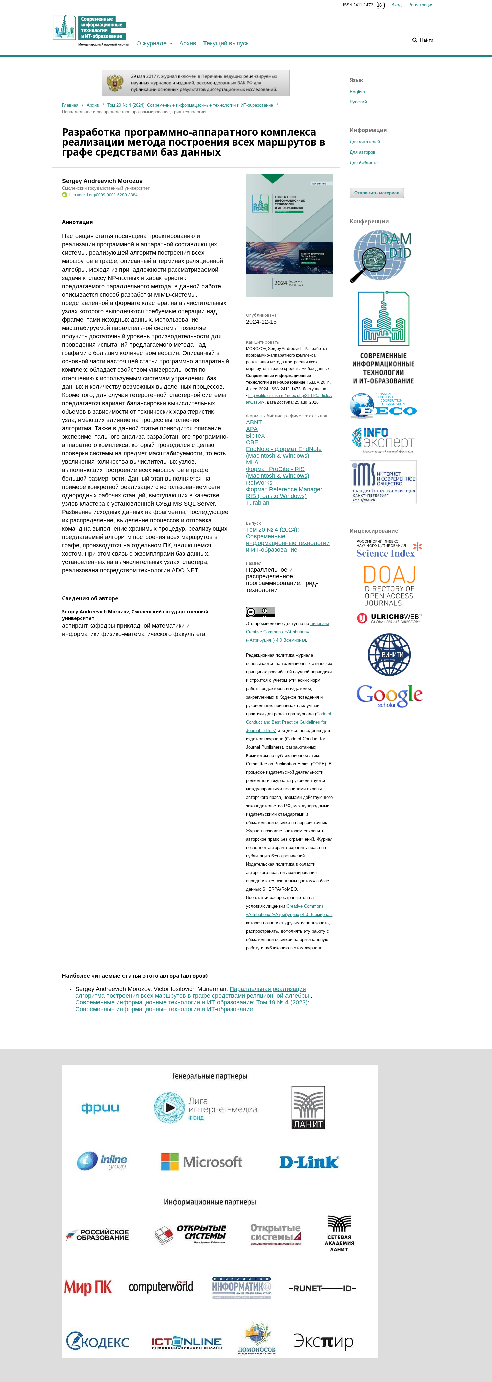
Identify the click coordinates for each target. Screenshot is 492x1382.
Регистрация (420, 4)
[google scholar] (390, 699)
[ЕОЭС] (383, 417)
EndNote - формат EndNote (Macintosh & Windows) (284, 452)
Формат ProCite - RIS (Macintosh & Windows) (277, 472)
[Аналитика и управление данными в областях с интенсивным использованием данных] (383, 281)
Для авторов (362, 152)
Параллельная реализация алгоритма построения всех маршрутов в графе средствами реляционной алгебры (193, 992)
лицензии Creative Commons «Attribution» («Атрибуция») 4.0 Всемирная (287, 632)
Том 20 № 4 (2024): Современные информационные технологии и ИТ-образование (190, 105)
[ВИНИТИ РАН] (390, 655)
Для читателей (365, 141)
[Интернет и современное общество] (383, 502)
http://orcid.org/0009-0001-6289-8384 (103, 195)
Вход (396, 4)
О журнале (152, 43)
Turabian (257, 502)
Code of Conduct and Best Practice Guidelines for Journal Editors (288, 722)
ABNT (254, 422)
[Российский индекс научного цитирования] (390, 549)
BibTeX (255, 435)
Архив (187, 43)
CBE (252, 442)
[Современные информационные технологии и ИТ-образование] (383, 386)
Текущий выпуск (226, 43)
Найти (426, 40)
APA (252, 429)
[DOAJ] (390, 586)
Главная (70, 105)
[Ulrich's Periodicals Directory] (390, 619)
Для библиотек (365, 162)
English (357, 91)
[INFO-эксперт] (383, 453)
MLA (252, 462)
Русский (358, 101)
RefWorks (259, 482)
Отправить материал (376, 192)
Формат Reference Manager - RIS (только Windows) (286, 492)
